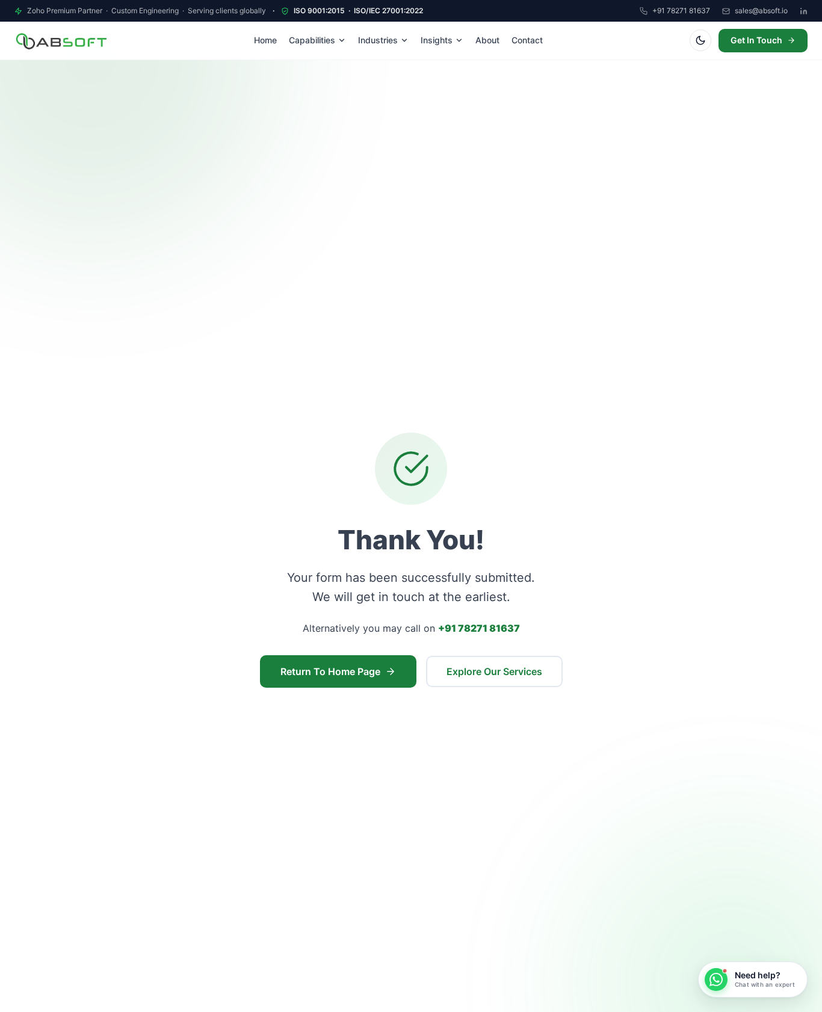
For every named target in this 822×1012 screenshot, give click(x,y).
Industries (378, 40)
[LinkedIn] (804, 11)
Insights (437, 40)
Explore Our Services (494, 671)
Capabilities (312, 40)
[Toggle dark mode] (700, 40)
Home (265, 40)
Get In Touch (756, 40)
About (487, 40)
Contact (527, 40)
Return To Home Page (330, 671)
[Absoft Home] (61, 41)
